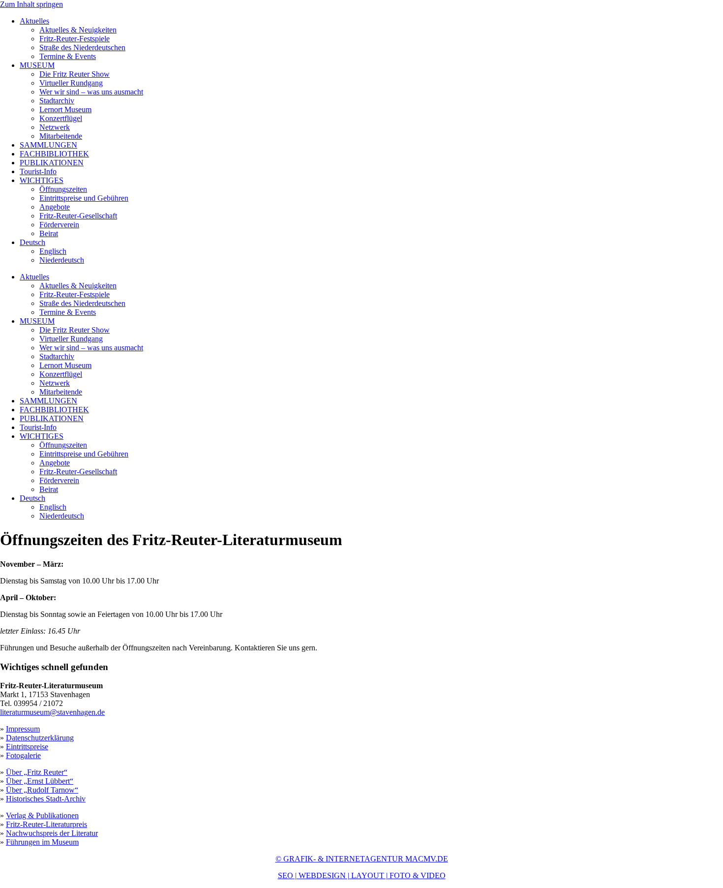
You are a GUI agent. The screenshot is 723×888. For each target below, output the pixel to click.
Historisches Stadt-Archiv (46, 799)
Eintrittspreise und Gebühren (83, 198)
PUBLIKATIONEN (52, 162)
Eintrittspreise (27, 746)
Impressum (23, 729)
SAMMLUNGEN (48, 145)
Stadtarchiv (56, 100)
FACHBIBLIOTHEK (54, 154)
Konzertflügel (60, 118)
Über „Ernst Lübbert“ (39, 781)
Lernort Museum (65, 109)
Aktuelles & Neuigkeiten (78, 30)
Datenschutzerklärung (40, 738)
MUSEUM (37, 65)
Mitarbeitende (60, 136)
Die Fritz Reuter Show (74, 74)
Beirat (48, 233)
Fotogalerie (23, 755)
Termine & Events (67, 56)
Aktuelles (34, 21)
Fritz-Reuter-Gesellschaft (78, 216)
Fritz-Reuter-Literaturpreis (46, 824)
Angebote (54, 207)
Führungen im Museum (42, 842)
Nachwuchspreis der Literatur (52, 833)
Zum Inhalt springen (31, 4)
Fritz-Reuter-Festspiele (74, 38)
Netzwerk (54, 127)
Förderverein (59, 224)
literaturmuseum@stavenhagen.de (52, 712)
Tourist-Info (38, 171)
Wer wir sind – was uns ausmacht (91, 92)
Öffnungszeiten (63, 189)
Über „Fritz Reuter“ (36, 772)
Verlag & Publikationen (42, 815)
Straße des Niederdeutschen (82, 47)
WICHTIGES (41, 180)
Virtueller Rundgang (71, 83)
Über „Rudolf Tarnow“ (42, 790)
